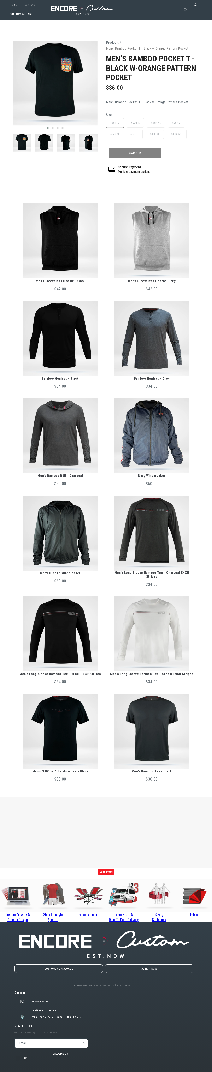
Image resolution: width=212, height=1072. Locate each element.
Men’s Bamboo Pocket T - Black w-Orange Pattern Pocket (151, 68)
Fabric (194, 914)
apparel (53, 919)
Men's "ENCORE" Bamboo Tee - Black (60, 771)
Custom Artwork (17, 914)
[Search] (185, 9)
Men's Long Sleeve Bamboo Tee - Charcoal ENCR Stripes (151, 575)
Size (109, 115)
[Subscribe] (83, 1043)
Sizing (159, 914)
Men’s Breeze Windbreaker (60, 573)
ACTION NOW (149, 968)
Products (112, 43)
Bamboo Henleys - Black (60, 378)
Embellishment (88, 914)
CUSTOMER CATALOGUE (59, 968)
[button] (47, 128)
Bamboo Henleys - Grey (152, 378)
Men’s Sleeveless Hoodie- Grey (152, 281)
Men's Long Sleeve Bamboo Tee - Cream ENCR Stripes (151, 674)
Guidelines (159, 919)
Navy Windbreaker (151, 476)
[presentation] (8, 85)
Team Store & (123, 914)
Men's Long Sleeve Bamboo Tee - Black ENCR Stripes (60, 674)
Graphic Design (17, 919)
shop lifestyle (53, 914)
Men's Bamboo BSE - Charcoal (60, 476)
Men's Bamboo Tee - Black (152, 771)
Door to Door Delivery (124, 919)
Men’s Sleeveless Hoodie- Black (60, 281)
